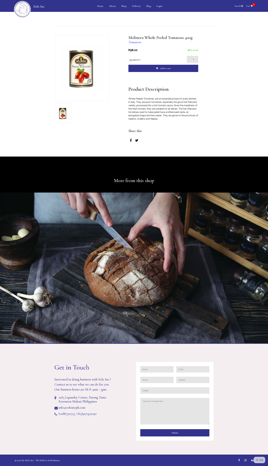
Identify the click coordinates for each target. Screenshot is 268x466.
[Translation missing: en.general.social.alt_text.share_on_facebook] (131, 141)
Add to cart (165, 68)
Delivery (136, 6)
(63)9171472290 (87, 414)
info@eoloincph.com (72, 408)
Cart (250, 6)
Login (159, 6)
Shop (124, 6)
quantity (134, 60)
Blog (148, 6)
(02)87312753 (67, 414)
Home (100, 6)
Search (238, 6)
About (112, 6)
